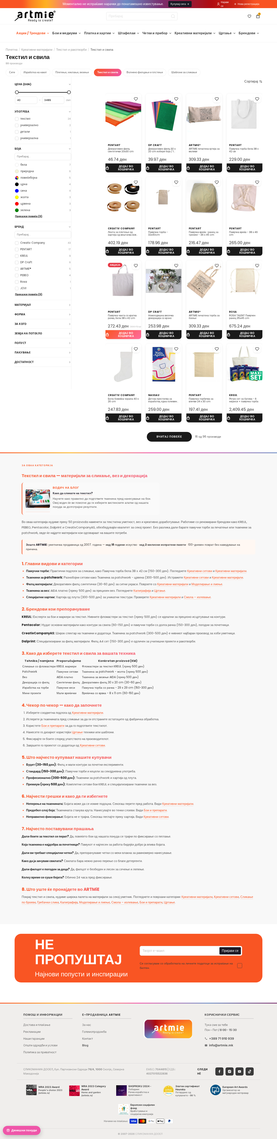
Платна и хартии (97, 33)
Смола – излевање (197, 597)
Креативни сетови (199, 571)
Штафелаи (126, 33)
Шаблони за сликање (184, 72)
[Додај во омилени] (136, 99)
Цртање (225, 33)
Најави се (225, 4)
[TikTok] (250, 1071)
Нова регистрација (248, 4)
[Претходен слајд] (109, 114)
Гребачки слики (48, 902)
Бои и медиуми (64, 33)
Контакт (87, 1038)
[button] (253, 81)
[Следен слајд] (136, 114)
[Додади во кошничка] (123, 167)
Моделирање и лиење (206, 584)
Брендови (247, 33)
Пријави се (230, 950)
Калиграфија (142, 590)
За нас (86, 1024)
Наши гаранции (33, 1038)
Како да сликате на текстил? (73, 493)
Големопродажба (94, 1031)
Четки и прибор (154, 33)
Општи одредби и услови (40, 1045)
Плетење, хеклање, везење (72, 72)
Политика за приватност (39, 1052)
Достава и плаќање (36, 1024)
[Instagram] (229, 1071)
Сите (12, 72)
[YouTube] (239, 1071)
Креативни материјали (193, 33)
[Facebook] (219, 1071)
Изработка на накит (35, 72)
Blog (85, 1045)
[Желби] (249, 16)
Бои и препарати (52, 726)
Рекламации (32, 1031)
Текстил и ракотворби (71, 49)
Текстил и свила (107, 72)
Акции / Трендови (30, 33)
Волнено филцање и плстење (145, 72)
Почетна (11, 49)
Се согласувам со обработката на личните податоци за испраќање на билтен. (186, 965)
